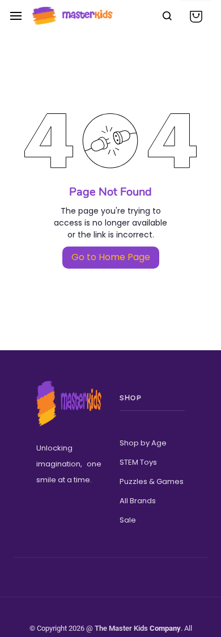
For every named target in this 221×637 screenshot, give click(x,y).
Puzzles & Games (152, 481)
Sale (128, 520)
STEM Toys (138, 462)
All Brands (138, 500)
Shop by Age (143, 443)
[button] (196, 16)
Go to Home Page (110, 257)
